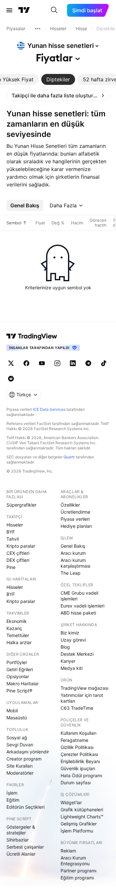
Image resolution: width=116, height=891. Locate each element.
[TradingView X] (10, 363)
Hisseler (14, 524)
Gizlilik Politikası (77, 747)
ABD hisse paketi (78, 613)
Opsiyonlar (17, 676)
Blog (65, 647)
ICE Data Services (49, 409)
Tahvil (12, 539)
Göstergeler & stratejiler (20, 829)
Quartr (69, 457)
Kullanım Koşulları (78, 733)
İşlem (11, 793)
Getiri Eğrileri (19, 669)
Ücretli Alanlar (20, 854)
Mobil (12, 710)
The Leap (71, 573)
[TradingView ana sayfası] (24, 10)
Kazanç (14, 628)
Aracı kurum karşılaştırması (75, 563)
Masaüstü (16, 717)
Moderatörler (20, 773)
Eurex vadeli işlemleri (82, 605)
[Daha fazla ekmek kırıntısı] (38, 29)
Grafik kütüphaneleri (82, 809)
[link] (58, 95)
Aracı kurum (73, 553)
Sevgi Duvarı (19, 744)
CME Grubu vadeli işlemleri (79, 595)
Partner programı (78, 870)
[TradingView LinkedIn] (72, 363)
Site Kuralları (19, 766)
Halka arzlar (19, 642)
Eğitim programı (77, 877)
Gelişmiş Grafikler (79, 823)
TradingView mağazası (84, 688)
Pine (10, 567)
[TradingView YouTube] (41, 363)
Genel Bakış (73, 546)
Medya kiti (71, 668)
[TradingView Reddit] (10, 378)
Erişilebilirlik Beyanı (80, 761)
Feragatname (74, 740)
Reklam (68, 850)
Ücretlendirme (75, 512)
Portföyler (16, 662)
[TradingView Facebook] (26, 363)
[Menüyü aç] (9, 10)
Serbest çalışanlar (25, 847)
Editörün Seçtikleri (25, 807)
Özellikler (70, 505)
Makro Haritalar (22, 683)
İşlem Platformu (77, 830)
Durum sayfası (76, 782)
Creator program (24, 758)
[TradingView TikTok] (103, 363)
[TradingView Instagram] (57, 363)
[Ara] (54, 10)
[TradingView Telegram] (88, 363)
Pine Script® (19, 690)
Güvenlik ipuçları (78, 768)
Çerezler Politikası (79, 754)
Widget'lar (71, 802)
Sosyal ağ (16, 737)
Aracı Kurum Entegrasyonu (75, 860)
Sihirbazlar (17, 839)
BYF (10, 532)
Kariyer (68, 661)
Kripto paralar (20, 546)
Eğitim (12, 800)
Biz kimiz (70, 632)
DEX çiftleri (17, 560)
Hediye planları (76, 526)
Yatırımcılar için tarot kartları (82, 698)
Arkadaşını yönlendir (27, 751)
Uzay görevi (73, 640)
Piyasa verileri (75, 519)
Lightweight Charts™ (82, 816)
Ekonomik (16, 621)
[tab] (58, 79)
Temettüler (17, 635)
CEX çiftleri (17, 553)
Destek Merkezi (77, 654)
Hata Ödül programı (81, 775)
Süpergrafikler (21, 505)
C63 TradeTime (77, 708)
